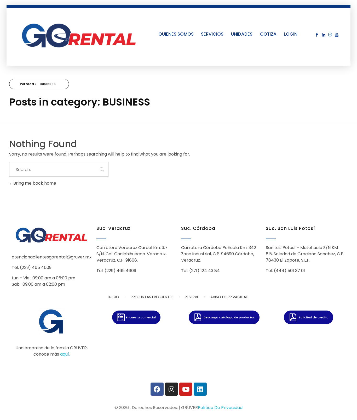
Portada (27, 84)
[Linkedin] (200, 389)
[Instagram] (171, 389)
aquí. (65, 354)
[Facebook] (157, 389)
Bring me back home (34, 183)
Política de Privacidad (220, 408)
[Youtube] (185, 389)
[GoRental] (79, 35)
